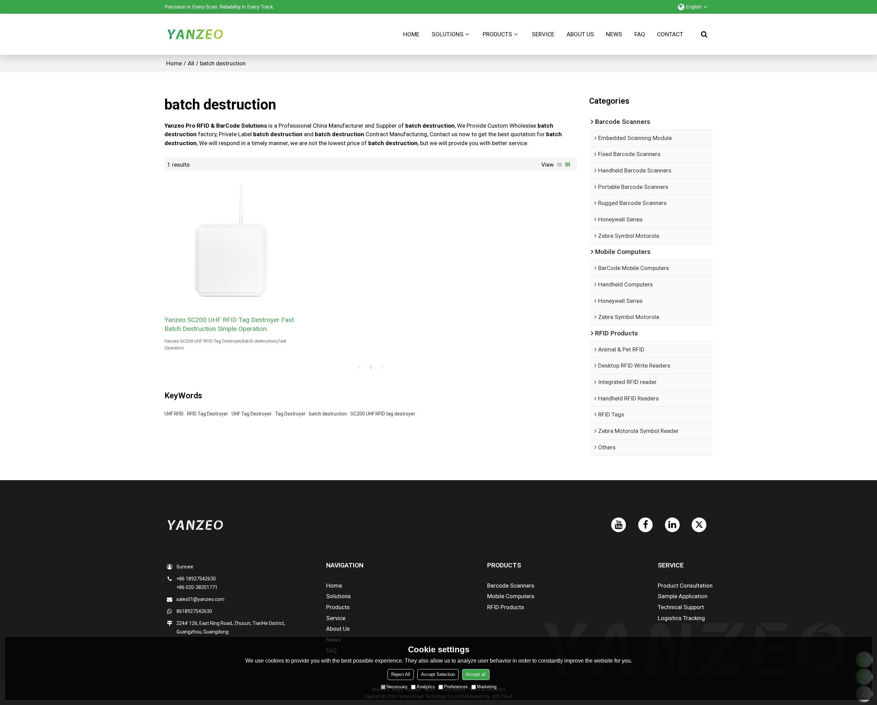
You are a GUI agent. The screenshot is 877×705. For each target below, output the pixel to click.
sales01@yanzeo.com (200, 599)
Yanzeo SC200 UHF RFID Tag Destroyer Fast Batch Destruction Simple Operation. (229, 324)
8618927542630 (194, 611)
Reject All (400, 674)
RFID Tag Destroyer (207, 413)
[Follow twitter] (699, 524)
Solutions (448, 34)
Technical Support (681, 607)
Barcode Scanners (510, 585)
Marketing (486, 686)
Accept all (476, 674)
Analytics (426, 686)
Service (543, 34)
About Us (580, 34)
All (191, 63)
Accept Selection (438, 674)
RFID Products (505, 607)
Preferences (456, 686)
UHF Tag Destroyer (252, 413)
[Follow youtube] (618, 524)
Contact (670, 34)
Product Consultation (685, 585)
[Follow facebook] (645, 524)
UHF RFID (174, 413)
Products (497, 34)
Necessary (397, 686)
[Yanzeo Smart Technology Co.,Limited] (195, 34)
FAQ (639, 34)
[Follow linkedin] (672, 524)
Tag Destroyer (290, 413)
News (614, 34)
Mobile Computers (510, 596)
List (559, 164)
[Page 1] (359, 367)
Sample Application (682, 596)
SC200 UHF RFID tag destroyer (382, 413)
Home (411, 34)
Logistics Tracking (681, 618)
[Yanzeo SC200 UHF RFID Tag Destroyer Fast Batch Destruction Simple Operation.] (230, 243)
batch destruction (328, 413)
